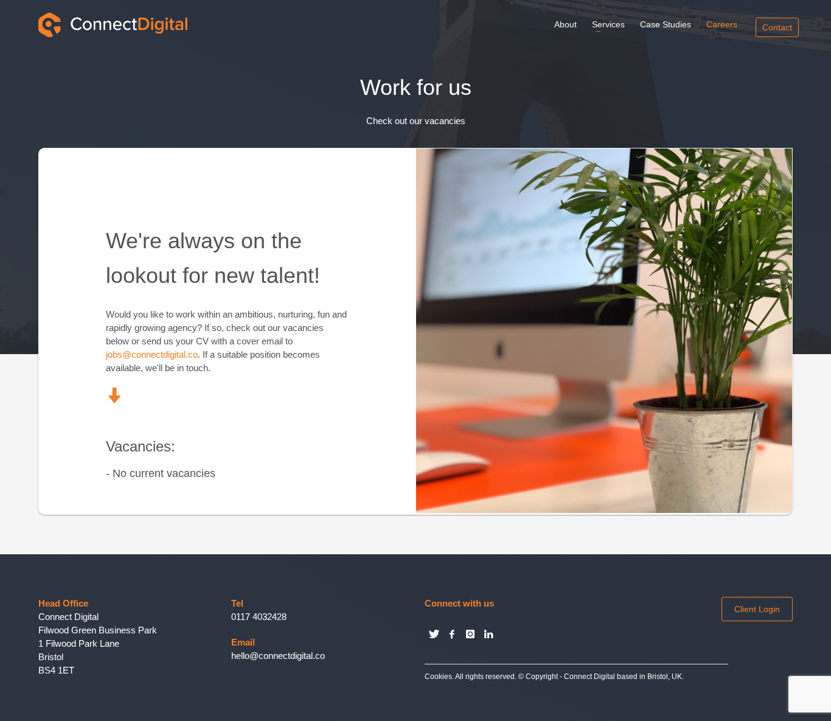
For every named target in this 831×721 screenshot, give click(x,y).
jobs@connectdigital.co (152, 354)
